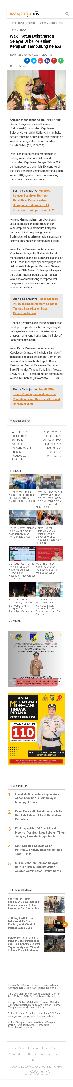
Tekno (35, 1060)
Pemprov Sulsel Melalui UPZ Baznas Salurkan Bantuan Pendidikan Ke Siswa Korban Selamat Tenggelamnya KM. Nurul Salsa (35, 1005)
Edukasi (57, 1054)
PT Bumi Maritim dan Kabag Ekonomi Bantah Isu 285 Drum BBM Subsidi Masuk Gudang (34, 995)
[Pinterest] (42, 1072)
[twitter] (33, 61)
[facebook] (27, 61)
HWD (61, 1066)
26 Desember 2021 (29, 54)
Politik (62, 22)
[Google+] (31, 1072)
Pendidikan (44, 1054)
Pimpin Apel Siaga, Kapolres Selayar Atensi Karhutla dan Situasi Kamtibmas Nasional (33, 986)
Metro (21, 1054)
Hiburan (31, 1054)
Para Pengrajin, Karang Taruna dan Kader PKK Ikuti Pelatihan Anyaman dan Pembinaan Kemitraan (52, 443)
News (21, 22)
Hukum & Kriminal (48, 22)
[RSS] (47, 1072)
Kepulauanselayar (20, 420)
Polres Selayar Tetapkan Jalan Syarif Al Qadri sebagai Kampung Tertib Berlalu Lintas (34, 1015)
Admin (22, 66)
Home (13, 22)
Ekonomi (31, 22)
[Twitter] (36, 1072)
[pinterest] (54, 61)
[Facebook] (26, 1072)
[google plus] (41, 61)
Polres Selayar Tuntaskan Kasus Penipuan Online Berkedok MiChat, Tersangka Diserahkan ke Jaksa (32, 1025)
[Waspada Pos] (24, 15)
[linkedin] (47, 61)
